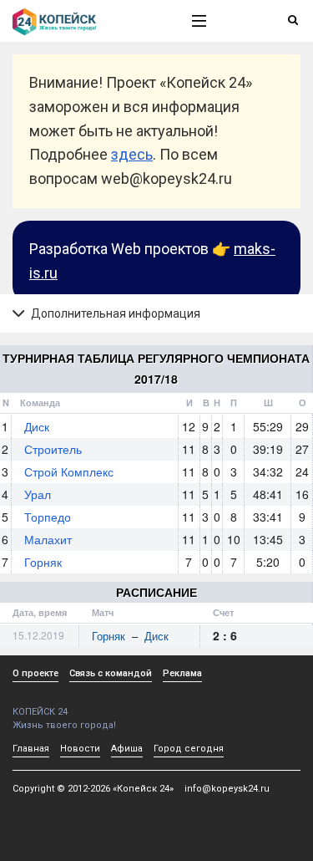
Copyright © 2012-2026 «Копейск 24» (93, 788)
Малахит (48, 539)
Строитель (53, 449)
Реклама (182, 673)
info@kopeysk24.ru (227, 788)
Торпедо (47, 516)
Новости (80, 748)
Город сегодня (189, 748)
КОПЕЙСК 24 (40, 711)
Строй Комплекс (69, 471)
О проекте (35, 673)
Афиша (127, 748)
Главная (31, 748)
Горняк (43, 561)
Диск (36, 426)
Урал (37, 494)
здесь (132, 154)
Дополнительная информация (114, 313)
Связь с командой (110, 673)
